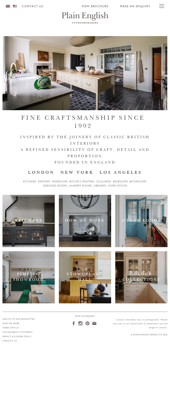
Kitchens (29, 182)
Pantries (44, 182)
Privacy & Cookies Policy (17, 337)
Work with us (10, 328)
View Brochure (95, 6)
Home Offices (118, 186)
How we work (10, 323)
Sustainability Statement (17, 332)
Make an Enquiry (135, 6)
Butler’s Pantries (82, 182)
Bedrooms (120, 182)
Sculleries (103, 182)
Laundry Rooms (80, 186)
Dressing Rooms (55, 186)
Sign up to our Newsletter (18, 319)
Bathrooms (138, 182)
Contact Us (32, 6)
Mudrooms (60, 182)
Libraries (100, 186)
